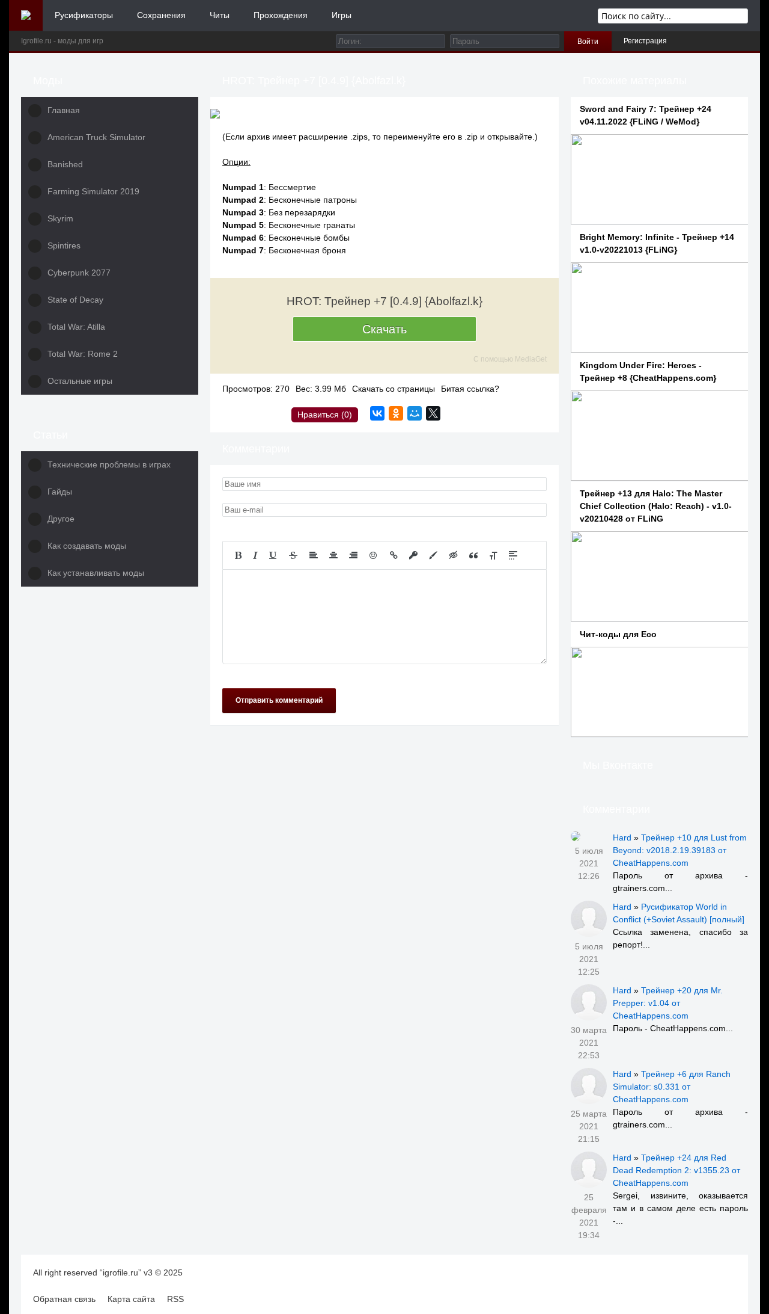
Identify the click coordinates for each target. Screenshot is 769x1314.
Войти (587, 41)
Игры (341, 15)
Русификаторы (84, 15)
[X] (433, 413)
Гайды (59, 491)
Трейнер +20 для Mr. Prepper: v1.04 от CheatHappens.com (668, 1003)
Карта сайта (131, 1299)
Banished (65, 164)
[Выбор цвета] (433, 555)
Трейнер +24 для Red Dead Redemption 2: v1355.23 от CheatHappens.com (676, 1170)
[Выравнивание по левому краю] (313, 555)
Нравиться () (324, 414)
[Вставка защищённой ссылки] (413, 555)
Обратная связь (64, 1299)
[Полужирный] (238, 555)
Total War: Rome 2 (82, 354)
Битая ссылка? (470, 388)
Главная (63, 110)
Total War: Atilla (76, 327)
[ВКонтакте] (377, 413)
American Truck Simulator (96, 137)
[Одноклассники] (396, 413)
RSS (175, 1299)
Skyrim (60, 218)
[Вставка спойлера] (513, 555)
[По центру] (333, 555)
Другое (60, 518)
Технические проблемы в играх (109, 464)
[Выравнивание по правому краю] (353, 555)
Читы (219, 15)
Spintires (64, 245)
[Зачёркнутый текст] (293, 555)
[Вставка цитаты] (473, 555)
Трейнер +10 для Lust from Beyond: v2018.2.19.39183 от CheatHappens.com (680, 850)
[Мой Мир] (414, 413)
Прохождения (281, 15)
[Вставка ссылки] (394, 555)
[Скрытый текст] (453, 555)
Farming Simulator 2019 (93, 191)
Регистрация (645, 41)
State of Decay (75, 299)
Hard (622, 837)
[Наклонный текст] (255, 555)
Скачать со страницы (393, 388)
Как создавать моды (86, 546)
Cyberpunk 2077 (79, 272)
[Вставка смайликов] (373, 555)
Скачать (384, 329)
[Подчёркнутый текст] (273, 555)
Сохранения (161, 15)
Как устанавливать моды (95, 573)
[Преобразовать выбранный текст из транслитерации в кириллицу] (493, 555)
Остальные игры (79, 381)
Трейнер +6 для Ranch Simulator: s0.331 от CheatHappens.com (672, 1086)
